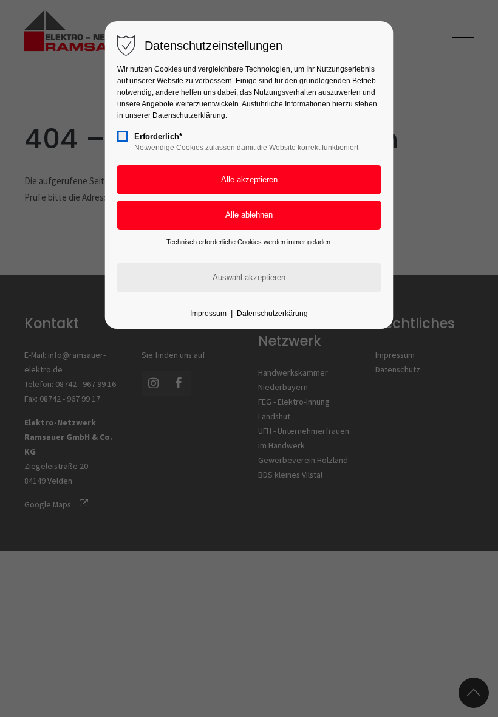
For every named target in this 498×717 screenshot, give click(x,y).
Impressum (208, 313)
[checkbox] (122, 136)
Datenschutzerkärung (272, 313)
